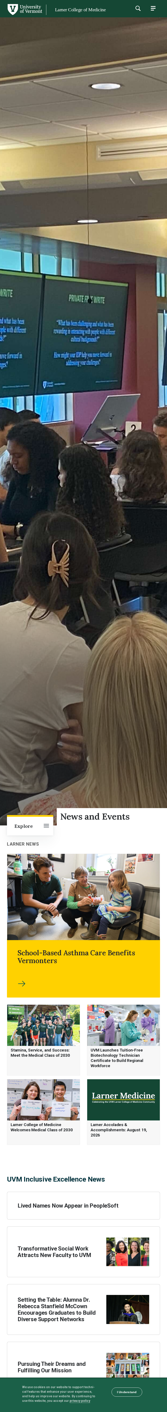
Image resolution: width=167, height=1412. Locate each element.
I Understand (127, 1392)
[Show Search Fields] (138, 8)
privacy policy (80, 1400)
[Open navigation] (46, 826)
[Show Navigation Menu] (153, 8)
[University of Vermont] (24, 15)
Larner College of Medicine (80, 9)
